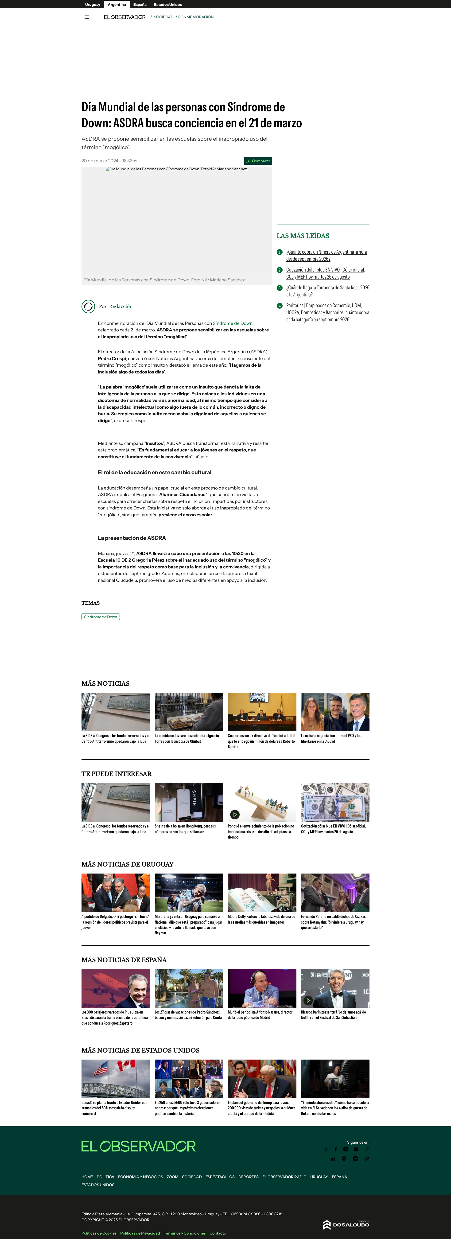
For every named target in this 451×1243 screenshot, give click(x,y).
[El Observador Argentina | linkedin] (333, 1158)
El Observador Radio (284, 1176)
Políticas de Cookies (99, 1233)
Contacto (218, 1233)
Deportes (248, 1176)
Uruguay (92, 4)
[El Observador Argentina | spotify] (344, 1158)
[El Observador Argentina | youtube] (356, 1149)
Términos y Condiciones (185, 1233)
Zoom (172, 1176)
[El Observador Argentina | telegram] (355, 1158)
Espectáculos (220, 1176)
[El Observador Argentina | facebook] (336, 1149)
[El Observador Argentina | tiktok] (366, 1149)
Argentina (117, 4)
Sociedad (164, 17)
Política (105, 1176)
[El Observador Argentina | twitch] (366, 1158)
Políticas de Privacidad (140, 1233)
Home (87, 1176)
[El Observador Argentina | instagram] (345, 1149)
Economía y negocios (140, 1176)
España (140, 4)
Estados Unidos (168, 4)
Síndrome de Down (232, 323)
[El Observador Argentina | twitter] (326, 1149)
